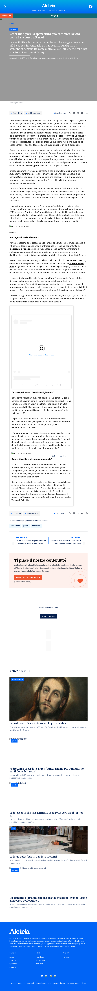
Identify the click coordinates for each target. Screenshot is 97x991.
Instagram (14, 248)
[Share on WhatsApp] (87, 113)
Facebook (28, 248)
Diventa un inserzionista (56, 983)
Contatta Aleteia (73, 983)
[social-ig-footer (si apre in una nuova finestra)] (55, 976)
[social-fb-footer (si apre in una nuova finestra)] (46, 976)
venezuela (36, 525)
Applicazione (40, 960)
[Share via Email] (82, 113)
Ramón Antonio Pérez (38, 58)
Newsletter (40, 957)
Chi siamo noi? (29, 983)
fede (13, 829)
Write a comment (48, 616)
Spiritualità (13, 964)
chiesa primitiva (17, 680)
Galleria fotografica (59, 456)
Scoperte (12, 967)
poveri (26, 525)
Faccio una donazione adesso (26, 577)
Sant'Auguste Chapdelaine (57, 10)
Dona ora (5, 15)
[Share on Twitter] (78, 113)
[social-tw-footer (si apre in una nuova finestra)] (51, 976)
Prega (53, 15)
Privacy (83, 983)
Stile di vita (13, 960)
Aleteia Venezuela (55, 58)
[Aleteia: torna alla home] (48, 5)
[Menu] (16, 6)
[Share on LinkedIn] (74, 113)
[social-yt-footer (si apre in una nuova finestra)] (42, 976)
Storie (11, 23)
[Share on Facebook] (70, 113)
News (11, 957)
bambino (15, 870)
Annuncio (39, 964)
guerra (14, 741)
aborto (14, 785)
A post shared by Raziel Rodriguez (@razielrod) (41, 385)
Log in (56, 607)
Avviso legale (41, 983)
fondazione (15, 525)
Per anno (66, 957)
